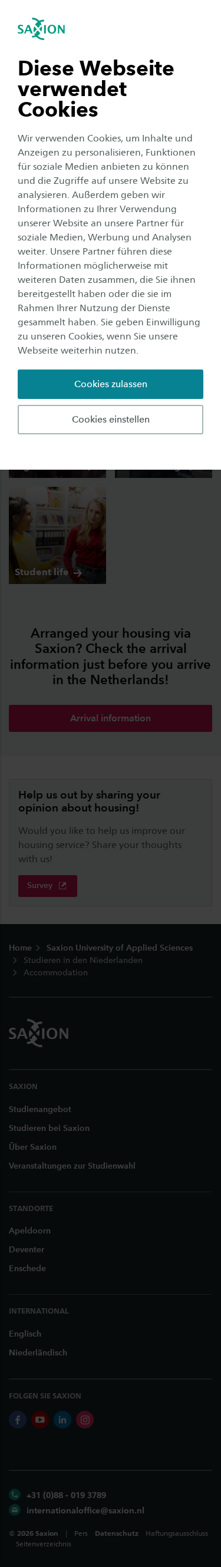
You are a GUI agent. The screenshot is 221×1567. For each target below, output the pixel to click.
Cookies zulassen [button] (110, 384)
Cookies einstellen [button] (111, 419)
